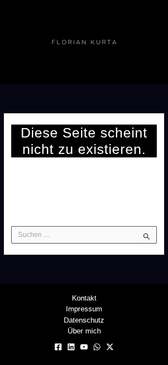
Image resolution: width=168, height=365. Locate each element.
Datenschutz (84, 320)
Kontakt (84, 298)
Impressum (84, 309)
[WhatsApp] (97, 347)
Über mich (84, 331)
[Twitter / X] (110, 347)
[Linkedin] (71, 347)
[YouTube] (84, 347)
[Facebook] (58, 347)
